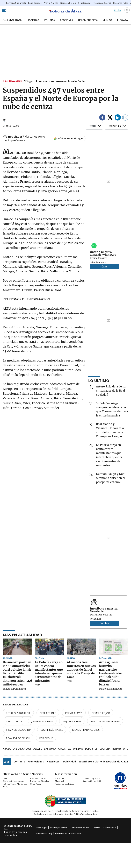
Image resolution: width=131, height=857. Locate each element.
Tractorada (14, 721)
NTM (37, 685)
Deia (5, 778)
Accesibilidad (109, 827)
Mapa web (59, 781)
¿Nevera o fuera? (42, 721)
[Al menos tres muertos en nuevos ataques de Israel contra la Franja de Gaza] (81, 647)
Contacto (19, 761)
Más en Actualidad (22, 634)
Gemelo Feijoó (101, 713)
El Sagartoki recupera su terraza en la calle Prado (54, 81)
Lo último (98, 380)
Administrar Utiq (44, 833)
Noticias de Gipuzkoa (39, 781)
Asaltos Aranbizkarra (105, 721)
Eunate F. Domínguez (14, 689)
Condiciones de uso (80, 827)
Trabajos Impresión (91, 778)
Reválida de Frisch (18, 738)
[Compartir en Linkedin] (118, 118)
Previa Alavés (73, 713)
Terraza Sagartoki (18, 713)
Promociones (36, 761)
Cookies (96, 827)
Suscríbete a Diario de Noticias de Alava (103, 761)
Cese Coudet (48, 713)
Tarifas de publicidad (64, 784)
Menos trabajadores (86, 729)
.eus (7, 761)
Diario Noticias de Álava (13, 781)
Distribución (60, 778)
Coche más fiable (51, 729)
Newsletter (54, 761)
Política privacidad (58, 827)
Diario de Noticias (38, 778)
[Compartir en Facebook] (102, 118)
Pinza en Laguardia (18, 729)
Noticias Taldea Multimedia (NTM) (15, 785)
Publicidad (69, 761)
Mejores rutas (71, 721)
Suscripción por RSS (92, 781)
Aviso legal (41, 827)
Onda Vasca (35, 784)
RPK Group (46, 738)
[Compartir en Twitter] (110, 118)
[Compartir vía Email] (125, 118)
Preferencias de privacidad (68, 833)
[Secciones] (4, 10)
